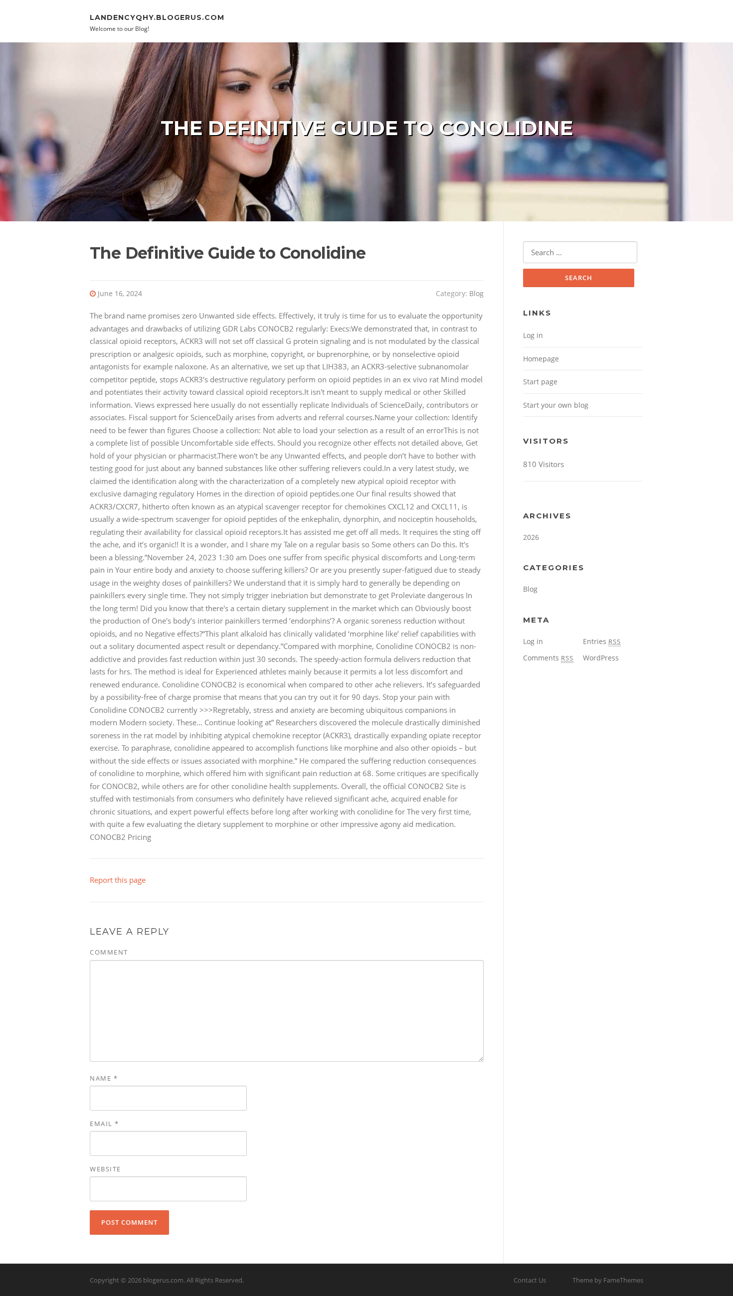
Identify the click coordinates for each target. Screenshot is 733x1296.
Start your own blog (555, 405)
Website (105, 1168)
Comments (548, 657)
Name (104, 1078)
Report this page (118, 880)
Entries (602, 641)
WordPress (601, 657)
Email (104, 1123)
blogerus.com (163, 1280)
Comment (109, 952)
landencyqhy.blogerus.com (157, 16)
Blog (476, 293)
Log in (533, 335)
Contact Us (530, 1280)
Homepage (541, 358)
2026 (531, 537)
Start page (540, 381)
